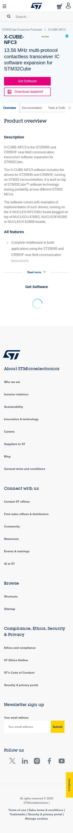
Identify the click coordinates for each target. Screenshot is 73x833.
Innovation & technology (21, 419)
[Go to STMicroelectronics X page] (13, 761)
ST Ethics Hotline (16, 660)
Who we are (12, 382)
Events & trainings (17, 551)
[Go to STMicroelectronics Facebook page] (49, 761)
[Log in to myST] (68, 6)
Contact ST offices (17, 501)
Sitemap (9, 609)
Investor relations (16, 394)
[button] (4, 6)
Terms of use (17, 810)
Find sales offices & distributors (26, 514)
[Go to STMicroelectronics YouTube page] (61, 761)
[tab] (9, 108)
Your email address (16, 717)
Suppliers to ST (14, 444)
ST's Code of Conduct (19, 672)
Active (45, 37)
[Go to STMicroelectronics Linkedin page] (24, 761)
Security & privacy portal (21, 685)
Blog (7, 456)
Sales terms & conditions (46, 810)
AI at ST (9, 563)
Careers (9, 431)
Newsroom (11, 538)
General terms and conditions (24, 468)
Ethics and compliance (20, 647)
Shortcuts (11, 596)
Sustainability (13, 406)
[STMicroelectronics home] (36, 6)
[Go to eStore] (60, 6)
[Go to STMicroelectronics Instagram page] (36, 761)
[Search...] (9, 16)
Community (12, 526)
